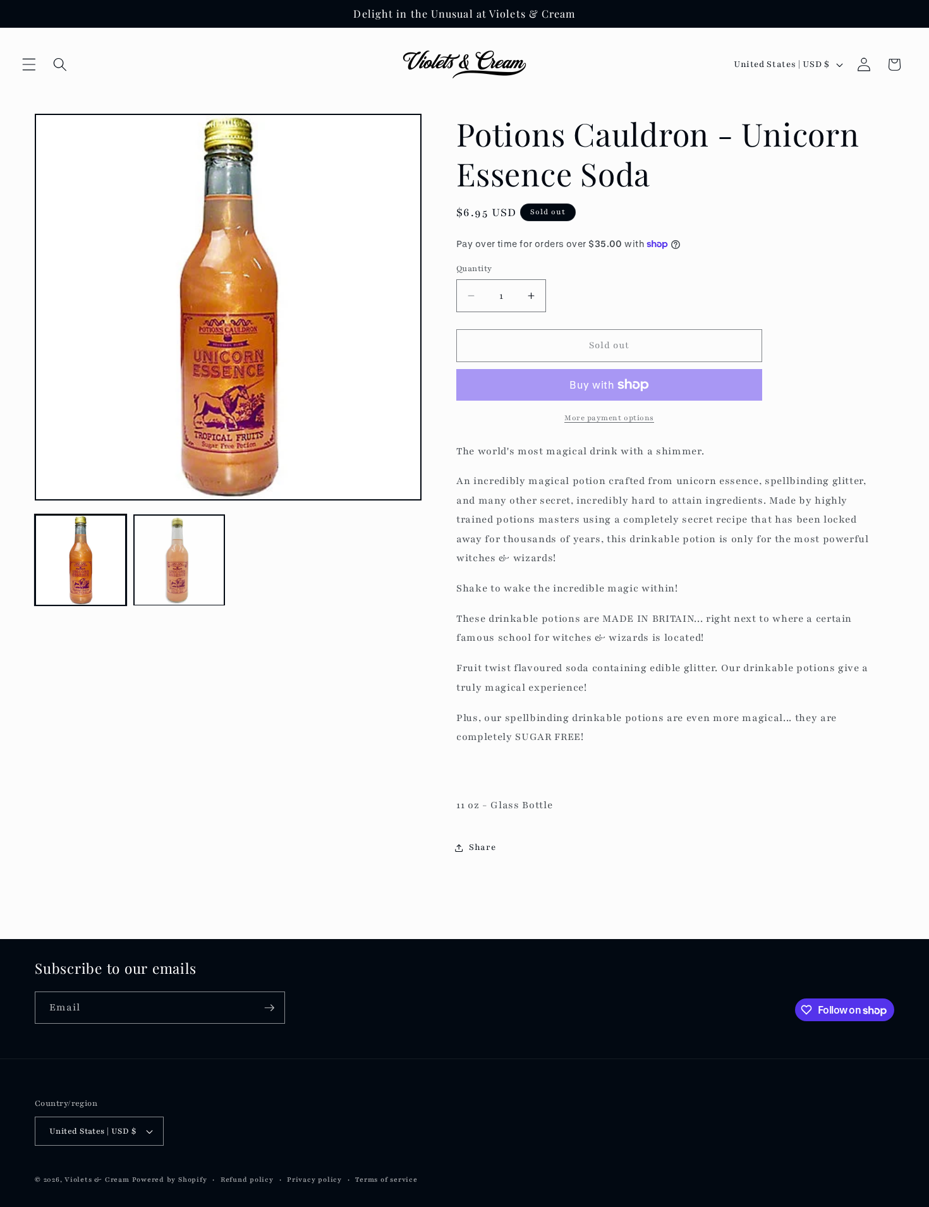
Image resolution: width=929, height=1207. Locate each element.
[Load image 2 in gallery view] (179, 560)
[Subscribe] (269, 1008)
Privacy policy (314, 1179)
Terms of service (386, 1179)
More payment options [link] (609, 418)
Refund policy (247, 1179)
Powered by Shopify (169, 1179)
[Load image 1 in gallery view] (80, 560)
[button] (29, 64)
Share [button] (482, 847)
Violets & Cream (97, 1179)
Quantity (474, 268)
